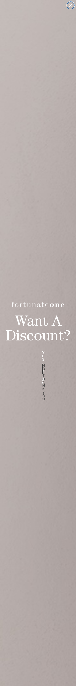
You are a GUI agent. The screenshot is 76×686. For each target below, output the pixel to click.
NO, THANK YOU (42, 369)
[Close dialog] (70, 5)
